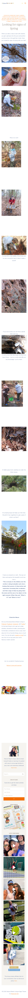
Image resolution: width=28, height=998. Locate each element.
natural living (5, 18)
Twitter (23, 624)
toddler (13, 21)
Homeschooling (6, 16)
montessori (22, 16)
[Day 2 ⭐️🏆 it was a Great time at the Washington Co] (14, 954)
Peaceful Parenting (7, 19)
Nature (12, 18)
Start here (14, 768)
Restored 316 (15, 994)
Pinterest (4, 624)
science (20, 19)
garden (22, 15)
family (17, 15)
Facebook (9, 624)
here (15, 981)
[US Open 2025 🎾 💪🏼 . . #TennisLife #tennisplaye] (14, 932)
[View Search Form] (25, 3)
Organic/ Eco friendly (20, 18)
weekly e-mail (19, 635)
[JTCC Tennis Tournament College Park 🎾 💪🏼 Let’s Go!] (14, 867)
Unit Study (19, 21)
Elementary (13, 15)
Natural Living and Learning (14, 665)
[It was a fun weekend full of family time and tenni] (14, 845)
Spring (24, 19)
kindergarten (14, 16)
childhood (6, 15)
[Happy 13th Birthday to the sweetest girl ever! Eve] (14, 911)
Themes (8, 21)
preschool (15, 19)
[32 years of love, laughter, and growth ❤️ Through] (14, 889)
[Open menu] (22, 3)
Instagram (15, 624)
